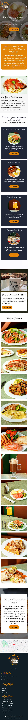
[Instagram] (25, 37)
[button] (26, 6)
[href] (14, 646)
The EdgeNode (17, 718)
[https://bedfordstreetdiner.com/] (5, 6)
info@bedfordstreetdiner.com (10, 677)
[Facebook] (22, 37)
